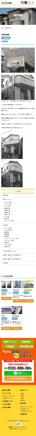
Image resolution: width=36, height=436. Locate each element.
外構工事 (6, 242)
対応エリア (23, 390)
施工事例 (23, 403)
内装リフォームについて (9, 396)
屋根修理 (6, 232)
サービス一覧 (6, 393)
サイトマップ (22, 429)
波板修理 (6, 236)
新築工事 (5, 195)
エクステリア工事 (9, 240)
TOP (2, 28)
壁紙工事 (6, 218)
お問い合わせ (13, 429)
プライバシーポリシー (20, 427)
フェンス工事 (7, 228)
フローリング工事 (9, 221)
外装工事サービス (25, 409)
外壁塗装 (6, 234)
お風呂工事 (7, 210)
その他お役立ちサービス (9, 251)
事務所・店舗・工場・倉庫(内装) (11, 255)
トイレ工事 (7, 206)
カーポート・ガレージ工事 (11, 238)
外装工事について (7, 398)
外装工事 (5, 225)
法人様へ (18, 424)
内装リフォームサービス (27, 407)
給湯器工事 (7, 212)
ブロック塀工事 (8, 230)
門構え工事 (7, 246)
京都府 (22, 396)
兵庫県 (22, 398)
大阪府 (22, 393)
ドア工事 (6, 216)
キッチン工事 (7, 204)
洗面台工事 (7, 208)
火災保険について (7, 401)
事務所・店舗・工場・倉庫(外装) (11, 259)
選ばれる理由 (6, 390)
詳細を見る (6, 298)
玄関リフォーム (8, 214)
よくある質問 (6, 404)
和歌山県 (23, 400)
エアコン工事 (7, 202)
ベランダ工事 (7, 244)
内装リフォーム (7, 199)
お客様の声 (23, 414)
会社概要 (10, 427)
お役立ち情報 (6, 407)
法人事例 (5, 263)
